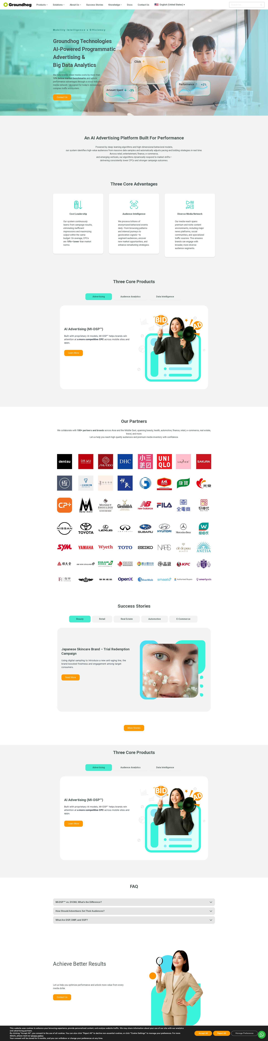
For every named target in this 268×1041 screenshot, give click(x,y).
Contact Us (143, 4)
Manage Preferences (244, 1033)
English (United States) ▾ (172, 4)
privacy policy (37, 1035)
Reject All (221, 1033)
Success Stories (94, 4)
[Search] (261, 5)
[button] (47, 4)
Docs (129, 4)
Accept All (203, 1033)
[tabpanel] (134, 350)
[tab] (98, 296)
